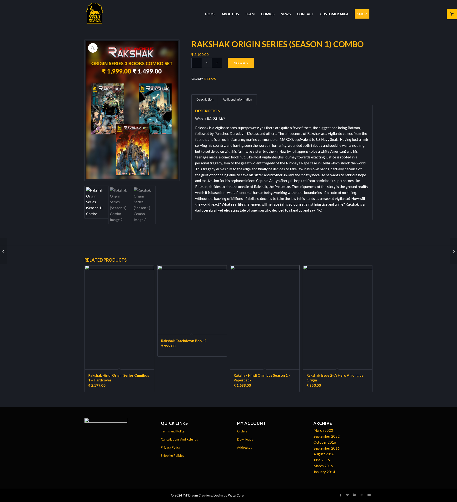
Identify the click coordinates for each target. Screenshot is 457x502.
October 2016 (324, 442)
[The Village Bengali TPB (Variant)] (453, 251)
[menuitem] (210, 14)
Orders (242, 431)
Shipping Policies (172, 455)
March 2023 (323, 430)
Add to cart (241, 62)
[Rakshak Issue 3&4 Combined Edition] (3, 251)
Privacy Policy (170, 447)
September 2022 (326, 436)
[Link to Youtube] (369, 494)
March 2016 (323, 466)
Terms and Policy (173, 431)
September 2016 (326, 448)
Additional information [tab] (237, 99)
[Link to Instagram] (361, 494)
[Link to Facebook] (340, 494)
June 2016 (321, 460)
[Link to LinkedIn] (354, 494)
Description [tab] (204, 99)
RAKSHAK (210, 78)
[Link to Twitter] (347, 494)
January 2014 (324, 472)
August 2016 (323, 454)
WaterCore (235, 495)
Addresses (244, 447)
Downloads (245, 439)
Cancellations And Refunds (179, 439)
